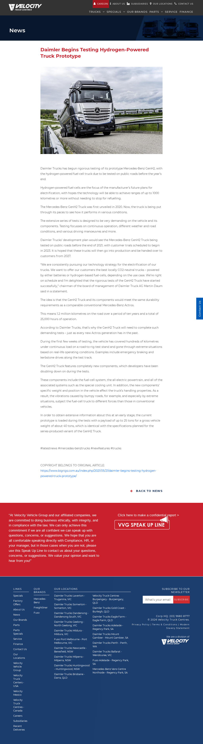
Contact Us (20, 649)
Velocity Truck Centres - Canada (18, 705)
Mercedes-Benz (40, 600)
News (16, 614)
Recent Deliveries (19, 728)
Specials (114, 11)
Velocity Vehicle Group (18, 667)
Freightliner (41, 607)
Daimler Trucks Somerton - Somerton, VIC (70, 606)
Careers (102, 4)
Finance (186, 11)
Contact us (185, 4)
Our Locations (162, 4)
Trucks (95, 11)
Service (171, 11)
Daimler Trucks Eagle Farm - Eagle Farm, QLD (109, 618)
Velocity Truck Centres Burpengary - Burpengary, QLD (108, 599)
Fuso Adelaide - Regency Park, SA (111, 662)
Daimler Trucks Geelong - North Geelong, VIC (69, 623)
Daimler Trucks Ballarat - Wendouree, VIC (107, 653)
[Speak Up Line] (142, 525)
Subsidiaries (139, 4)
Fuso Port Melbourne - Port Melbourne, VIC (70, 641)
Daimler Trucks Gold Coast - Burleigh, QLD (109, 609)
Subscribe (181, 599)
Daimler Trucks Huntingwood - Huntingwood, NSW (72, 667)
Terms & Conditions (164, 624)
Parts (154, 11)
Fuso (37, 612)
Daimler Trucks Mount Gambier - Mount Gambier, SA (110, 636)
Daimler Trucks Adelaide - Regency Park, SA (108, 627)
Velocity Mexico (18, 693)
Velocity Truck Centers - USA (18, 681)
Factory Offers (18, 602)
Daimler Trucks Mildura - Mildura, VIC (68, 632)
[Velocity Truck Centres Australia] (25, 5)
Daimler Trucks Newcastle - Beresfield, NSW (70, 649)
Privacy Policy (141, 624)
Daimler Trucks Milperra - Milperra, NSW (69, 658)
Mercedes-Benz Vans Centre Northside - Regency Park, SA (110, 670)
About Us (19, 609)
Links (17, 588)
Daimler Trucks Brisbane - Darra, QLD (69, 676)
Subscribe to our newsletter (176, 590)
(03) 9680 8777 (179, 616)
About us (119, 4)
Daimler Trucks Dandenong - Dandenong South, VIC (71, 615)
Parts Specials (18, 632)
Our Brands (137, 11)
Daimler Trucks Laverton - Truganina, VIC (69, 597)
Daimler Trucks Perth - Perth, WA (110, 644)
